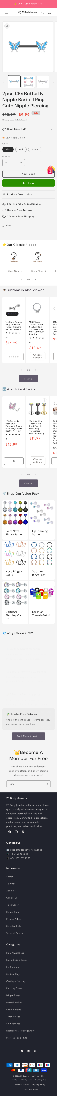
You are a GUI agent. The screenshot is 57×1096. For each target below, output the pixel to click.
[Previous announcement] (5, 4)
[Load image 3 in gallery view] (42, 81)
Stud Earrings (13, 1023)
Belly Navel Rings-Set (13, 532)
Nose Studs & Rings (16, 959)
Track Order (12, 904)
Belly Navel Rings (15, 952)
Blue (8, 149)
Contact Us (11, 897)
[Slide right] (53, 82)
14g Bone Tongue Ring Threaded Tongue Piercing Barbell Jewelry (14, 326)
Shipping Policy (14, 926)
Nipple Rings (13, 995)
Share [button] (8, 225)
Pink (21, 149)
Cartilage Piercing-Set (14, 613)
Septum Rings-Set (38, 573)
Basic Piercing (13, 1009)
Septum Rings (13, 974)
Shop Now (13, 271)
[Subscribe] (47, 784)
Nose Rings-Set (14, 573)
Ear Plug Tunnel (14, 988)
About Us (11, 890)
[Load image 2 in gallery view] (28, 81)
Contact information (30, 1089)
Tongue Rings (13, 1016)
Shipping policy (38, 1084)
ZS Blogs (11, 883)
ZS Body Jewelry (27, 1076)
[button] (6, 12)
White (35, 149)
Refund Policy (13, 912)
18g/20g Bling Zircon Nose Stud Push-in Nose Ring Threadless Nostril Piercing (36, 427)
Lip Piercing (12, 967)
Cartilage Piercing (15, 981)
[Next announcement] (51, 4)
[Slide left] (3, 82)
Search (9, 876)
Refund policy (26, 1079)
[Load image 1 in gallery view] (14, 81)
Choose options (37, 356)
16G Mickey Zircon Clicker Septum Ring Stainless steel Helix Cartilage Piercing (36, 328)
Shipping (6, 120)
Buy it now (28, 183)
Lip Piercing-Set (40, 532)
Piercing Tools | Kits (16, 1037)
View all (28, 378)
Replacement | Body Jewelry (20, 1030)
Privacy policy (40, 1079)
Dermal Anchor (14, 1002)
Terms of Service (15, 933)
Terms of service (22, 1084)
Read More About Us (28, 736)
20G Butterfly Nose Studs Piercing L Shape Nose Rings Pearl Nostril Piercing (14, 426)
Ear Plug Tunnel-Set (39, 613)
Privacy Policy (13, 919)
